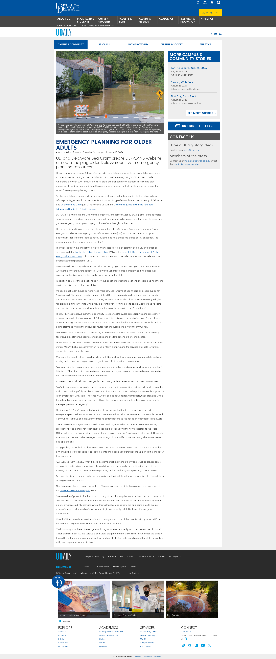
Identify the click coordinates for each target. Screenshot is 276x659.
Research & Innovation (187, 20)
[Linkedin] (196, 646)
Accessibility (158, 656)
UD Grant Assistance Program (75, 490)
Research (104, 44)
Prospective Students (85, 20)
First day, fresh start (183, 96)
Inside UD (88, 566)
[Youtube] (203, 646)
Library (102, 642)
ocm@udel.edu (191, 150)
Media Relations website (186, 164)
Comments (137, 656)
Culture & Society (172, 44)
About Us (62, 631)
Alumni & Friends (145, 20)
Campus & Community (71, 44)
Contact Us (186, 631)
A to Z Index (145, 646)
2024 (75, 25)
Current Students (104, 20)
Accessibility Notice (149, 631)
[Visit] (198, 3)
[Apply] (205, 3)
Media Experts (119, 566)
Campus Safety (147, 642)
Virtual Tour (63, 642)
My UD (143, 639)
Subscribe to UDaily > (196, 126)
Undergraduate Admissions (111, 631)
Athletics (207, 18)
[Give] (212, 3)
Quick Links (207, 12)
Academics (166, 18)
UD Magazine (175, 556)
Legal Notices (147, 656)
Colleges (103, 639)
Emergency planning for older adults (101, 25)
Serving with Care (182, 81)
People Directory (147, 635)
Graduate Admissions (108, 635)
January (83, 25)
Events (133, 566)
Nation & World (138, 44)
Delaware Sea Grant (71, 204)
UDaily (68, 25)
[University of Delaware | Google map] (186, 639)
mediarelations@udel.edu (197, 160)
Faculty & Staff (125, 20)
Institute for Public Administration (91, 252)
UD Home (59, 25)
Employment (63, 646)
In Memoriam (103, 566)
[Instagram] (183, 646)
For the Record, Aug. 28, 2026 (189, 67)
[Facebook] (190, 646)
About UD (63, 18)
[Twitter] (209, 646)
